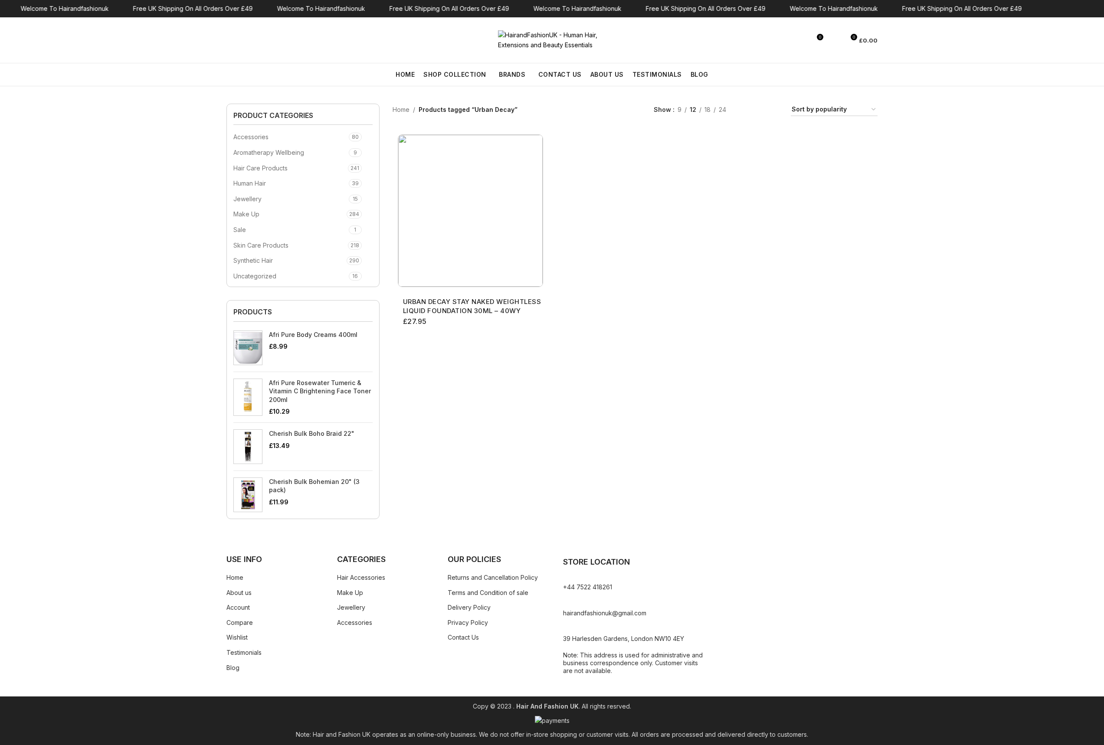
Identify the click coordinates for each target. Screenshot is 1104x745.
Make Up (246, 214)
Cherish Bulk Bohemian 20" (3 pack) (314, 486)
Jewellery (247, 199)
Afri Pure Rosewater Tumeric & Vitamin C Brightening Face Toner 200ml (320, 391)
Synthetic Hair (253, 260)
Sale (239, 229)
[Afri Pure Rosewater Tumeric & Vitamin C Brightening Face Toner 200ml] (247, 397)
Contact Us (463, 637)
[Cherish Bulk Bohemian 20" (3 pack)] (247, 494)
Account (238, 607)
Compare (239, 622)
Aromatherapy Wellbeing (268, 152)
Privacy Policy (468, 622)
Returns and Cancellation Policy (493, 577)
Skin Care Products (260, 245)
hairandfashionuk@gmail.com (604, 613)
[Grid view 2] (746, 110)
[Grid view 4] (774, 110)
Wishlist (237, 637)
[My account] (834, 40)
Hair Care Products (260, 168)
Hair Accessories (361, 577)
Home (401, 109)
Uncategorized (254, 276)
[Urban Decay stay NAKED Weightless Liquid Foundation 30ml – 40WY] (470, 211)
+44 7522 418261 (587, 587)
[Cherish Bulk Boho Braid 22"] (247, 446)
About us (239, 592)
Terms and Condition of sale (488, 592)
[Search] (230, 40)
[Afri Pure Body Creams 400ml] (247, 347)
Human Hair (249, 183)
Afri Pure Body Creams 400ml (313, 334)
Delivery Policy (469, 607)
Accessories (251, 137)
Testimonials (244, 652)
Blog (232, 667)
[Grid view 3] (760, 110)
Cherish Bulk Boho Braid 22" (311, 433)
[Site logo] (552, 39)
